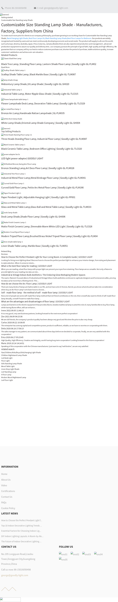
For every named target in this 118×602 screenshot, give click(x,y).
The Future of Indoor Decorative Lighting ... (21, 541)
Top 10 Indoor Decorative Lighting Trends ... (21, 525)
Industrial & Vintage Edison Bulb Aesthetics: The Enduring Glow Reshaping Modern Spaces (43, 275)
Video (4, 485)
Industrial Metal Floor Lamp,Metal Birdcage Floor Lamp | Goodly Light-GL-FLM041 (43, 177)
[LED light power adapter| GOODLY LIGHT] (10, 154)
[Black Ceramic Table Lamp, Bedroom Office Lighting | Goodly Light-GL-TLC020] (13, 144)
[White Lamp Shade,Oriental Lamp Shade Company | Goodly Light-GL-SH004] (11, 118)
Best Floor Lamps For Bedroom (79, 38)
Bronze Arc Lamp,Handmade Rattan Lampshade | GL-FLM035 (33, 113)
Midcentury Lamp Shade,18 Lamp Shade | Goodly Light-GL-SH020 (35, 84)
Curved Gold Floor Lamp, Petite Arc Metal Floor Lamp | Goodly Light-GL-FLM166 (42, 187)
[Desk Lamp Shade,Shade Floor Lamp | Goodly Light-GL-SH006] (9, 212)
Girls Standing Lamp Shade (11, 363)
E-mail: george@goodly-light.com (52, 7)
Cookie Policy (8, 508)
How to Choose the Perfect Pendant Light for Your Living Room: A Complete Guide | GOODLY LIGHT (46, 257)
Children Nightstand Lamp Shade (14, 355)
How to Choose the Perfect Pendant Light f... (21, 520)
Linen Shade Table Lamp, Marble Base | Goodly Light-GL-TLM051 (34, 245)
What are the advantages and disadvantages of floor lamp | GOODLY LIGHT (35, 301)
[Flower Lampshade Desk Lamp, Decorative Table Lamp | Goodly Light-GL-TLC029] (14, 99)
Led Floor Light (7, 380)
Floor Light (5, 361)
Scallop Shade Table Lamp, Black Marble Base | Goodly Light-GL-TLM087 (38, 74)
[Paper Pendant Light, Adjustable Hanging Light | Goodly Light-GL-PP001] (11, 193)
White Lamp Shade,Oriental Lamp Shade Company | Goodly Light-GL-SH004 (40, 122)
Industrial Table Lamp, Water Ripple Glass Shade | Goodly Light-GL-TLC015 (39, 93)
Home (4, 473)
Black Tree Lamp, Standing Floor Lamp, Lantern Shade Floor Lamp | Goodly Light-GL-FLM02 (48, 64)
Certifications (8, 491)
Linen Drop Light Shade (10, 369)
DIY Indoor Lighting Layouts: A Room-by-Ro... (22, 536)
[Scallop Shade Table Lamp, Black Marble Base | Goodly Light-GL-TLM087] (13, 70)
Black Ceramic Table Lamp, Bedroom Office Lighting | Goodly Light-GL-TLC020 (41, 148)
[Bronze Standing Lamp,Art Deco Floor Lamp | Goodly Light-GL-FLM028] (18, 164)
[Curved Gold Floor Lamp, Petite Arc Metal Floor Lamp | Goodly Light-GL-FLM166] (12, 183)
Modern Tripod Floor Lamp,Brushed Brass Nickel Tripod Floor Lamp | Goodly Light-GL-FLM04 (49, 236)
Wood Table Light (8, 366)
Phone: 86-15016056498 (15, 7)
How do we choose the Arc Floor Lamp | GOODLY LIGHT (26, 283)
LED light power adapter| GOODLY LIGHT (22, 158)
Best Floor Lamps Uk (37, 38)
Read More (5, 67)
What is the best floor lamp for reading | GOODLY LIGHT (26, 266)
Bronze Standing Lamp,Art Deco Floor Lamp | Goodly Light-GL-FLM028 (37, 168)
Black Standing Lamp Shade (56, 38)
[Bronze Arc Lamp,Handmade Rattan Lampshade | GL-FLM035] (11, 109)
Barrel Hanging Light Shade (17, 38)
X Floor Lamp (6, 374)
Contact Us (6, 496)
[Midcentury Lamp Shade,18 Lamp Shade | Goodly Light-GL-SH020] (9, 80)
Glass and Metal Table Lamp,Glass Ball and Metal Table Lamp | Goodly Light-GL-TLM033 (46, 206)
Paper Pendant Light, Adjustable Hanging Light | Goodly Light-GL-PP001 (38, 197)
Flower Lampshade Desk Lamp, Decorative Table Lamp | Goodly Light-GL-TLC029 (43, 103)
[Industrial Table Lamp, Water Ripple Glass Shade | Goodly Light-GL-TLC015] (11, 89)
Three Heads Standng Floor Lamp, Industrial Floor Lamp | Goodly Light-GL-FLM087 (44, 138)
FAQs (3, 502)
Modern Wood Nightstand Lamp (13, 377)
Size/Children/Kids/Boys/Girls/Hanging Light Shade (21, 352)
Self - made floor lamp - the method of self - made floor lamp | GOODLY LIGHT (37, 292)
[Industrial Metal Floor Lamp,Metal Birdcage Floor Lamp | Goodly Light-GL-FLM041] (13, 173)
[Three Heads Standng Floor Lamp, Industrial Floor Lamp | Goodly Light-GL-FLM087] (16, 134)
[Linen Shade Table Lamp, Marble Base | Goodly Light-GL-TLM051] (12, 241)
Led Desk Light (6, 358)
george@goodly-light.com (14, 575)
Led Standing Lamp (8, 372)
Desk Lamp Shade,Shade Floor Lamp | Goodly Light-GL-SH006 (33, 216)
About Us (6, 479)
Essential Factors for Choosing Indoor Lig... (21, 531)
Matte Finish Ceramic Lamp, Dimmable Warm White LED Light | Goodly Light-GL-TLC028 (46, 226)
